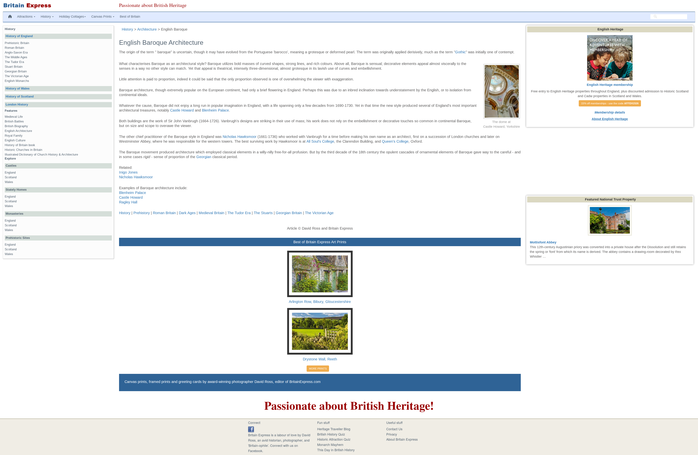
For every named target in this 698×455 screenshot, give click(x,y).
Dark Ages (187, 213)
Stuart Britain (14, 66)
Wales (9, 182)
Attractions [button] (25, 16)
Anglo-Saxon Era (16, 52)
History (124, 213)
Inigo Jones (128, 172)
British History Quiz (331, 434)
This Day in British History (336, 449)
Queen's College (395, 141)
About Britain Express (402, 439)
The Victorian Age (319, 213)
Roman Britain (164, 213)
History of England (19, 36)
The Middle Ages (16, 57)
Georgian (203, 157)
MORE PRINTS (318, 368)
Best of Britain (130, 16)
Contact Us (394, 428)
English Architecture (18, 131)
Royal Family (14, 135)
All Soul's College (320, 141)
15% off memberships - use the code (610, 103)
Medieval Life (14, 116)
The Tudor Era (239, 213)
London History (17, 104)
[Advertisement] (58, 317)
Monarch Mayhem (330, 444)
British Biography (16, 126)
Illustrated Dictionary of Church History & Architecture (41, 154)
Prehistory (141, 213)
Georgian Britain (289, 213)
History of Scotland (20, 96)
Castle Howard (182, 110)
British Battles (14, 121)
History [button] (46, 16)
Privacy (391, 434)
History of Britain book (20, 145)
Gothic (460, 52)
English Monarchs (17, 81)
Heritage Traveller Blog (333, 428)
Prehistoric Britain (17, 43)
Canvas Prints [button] (102, 16)
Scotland (11, 177)
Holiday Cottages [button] (71, 16)
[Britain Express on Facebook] (251, 428)
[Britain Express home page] (58, 6)
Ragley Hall (128, 202)
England (10, 172)
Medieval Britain (211, 213)
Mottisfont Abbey (543, 242)
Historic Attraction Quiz (333, 439)
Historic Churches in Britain (23, 150)
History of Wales (17, 88)
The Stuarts (264, 213)
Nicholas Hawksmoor (239, 137)
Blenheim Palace (215, 110)
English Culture (15, 140)
